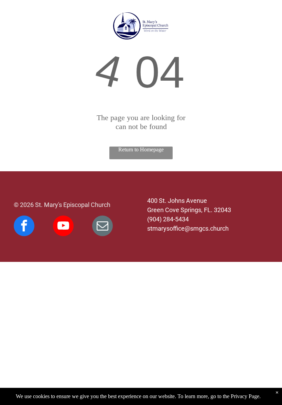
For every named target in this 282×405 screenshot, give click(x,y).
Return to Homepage (141, 149)
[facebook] (24, 227)
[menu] (15, 26)
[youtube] (63, 227)
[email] (102, 227)
